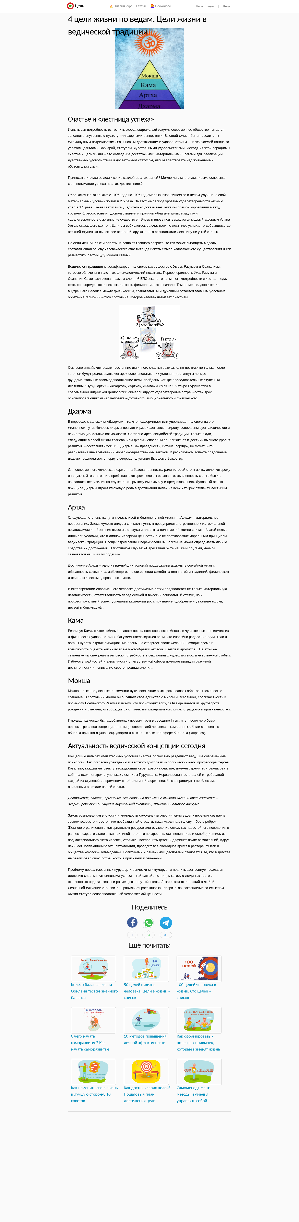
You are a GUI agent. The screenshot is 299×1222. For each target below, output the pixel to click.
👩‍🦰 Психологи (160, 6)
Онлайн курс (122, 6)
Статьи (141, 6)
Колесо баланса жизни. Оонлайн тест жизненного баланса (94, 991)
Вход (226, 6)
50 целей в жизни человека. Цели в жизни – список (147, 991)
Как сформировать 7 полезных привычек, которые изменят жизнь (198, 1043)
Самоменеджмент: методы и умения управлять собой (194, 1094)
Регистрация (205, 6)
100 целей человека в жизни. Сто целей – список (196, 991)
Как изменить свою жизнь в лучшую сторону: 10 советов (94, 1094)
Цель (79, 6)
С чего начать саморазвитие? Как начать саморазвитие (90, 1043)
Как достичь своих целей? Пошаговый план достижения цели (147, 1094)
